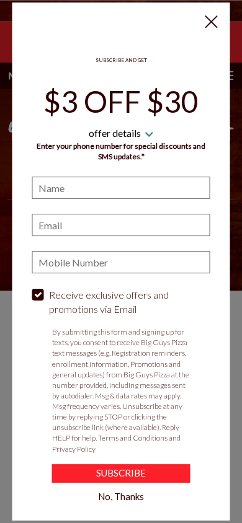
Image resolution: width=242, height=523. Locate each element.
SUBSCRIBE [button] (121, 472)
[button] (211, 21)
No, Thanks (121, 496)
